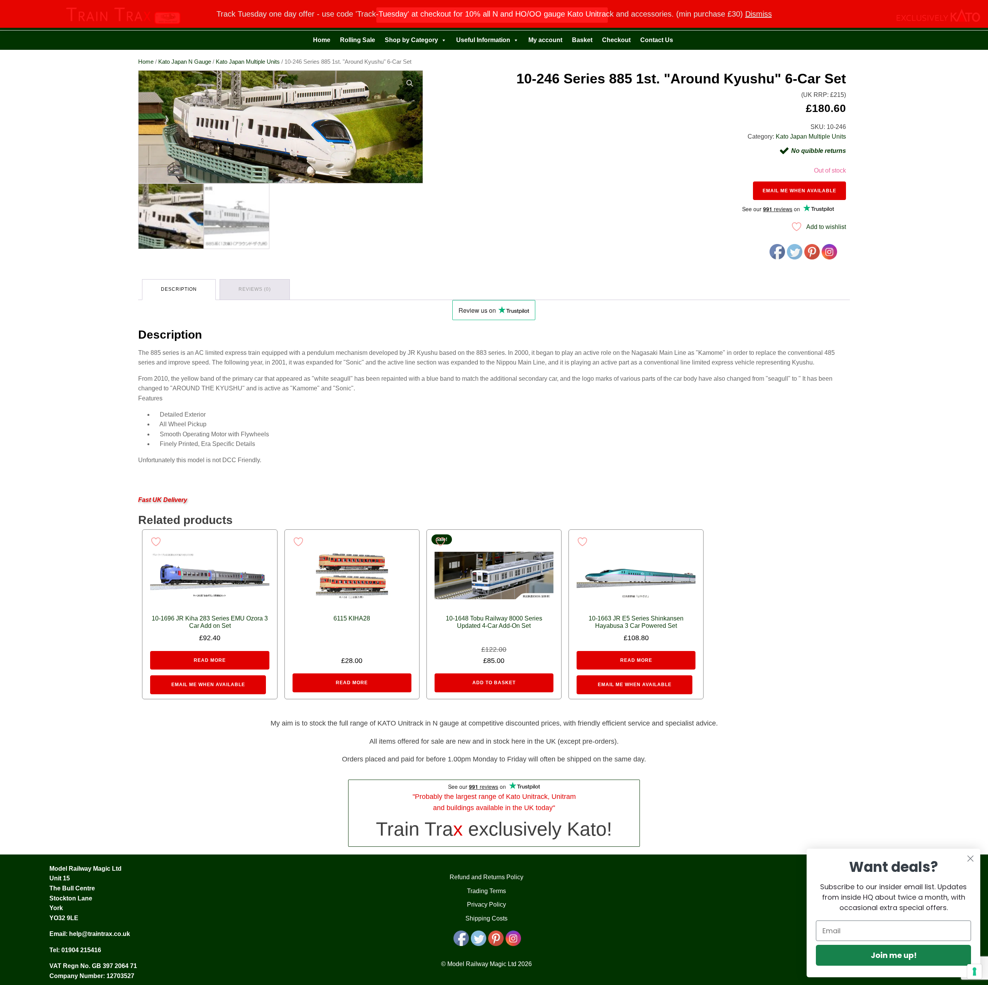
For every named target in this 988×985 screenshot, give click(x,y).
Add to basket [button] (494, 682)
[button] (410, 83)
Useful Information (483, 40)
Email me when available (799, 190)
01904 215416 (81, 950)
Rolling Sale (357, 40)
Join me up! (894, 955)
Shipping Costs (486, 918)
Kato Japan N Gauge (184, 62)
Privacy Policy (486, 904)
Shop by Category (411, 40)
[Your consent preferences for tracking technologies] (974, 971)
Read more (210, 660)
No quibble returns (818, 150)
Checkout (616, 40)
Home (321, 40)
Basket (582, 40)
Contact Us (656, 40)
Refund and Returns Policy (486, 877)
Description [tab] (179, 289)
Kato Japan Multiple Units (248, 62)
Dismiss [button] (758, 14)
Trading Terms (486, 891)
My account (545, 40)
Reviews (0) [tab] (255, 289)
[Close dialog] (970, 858)
